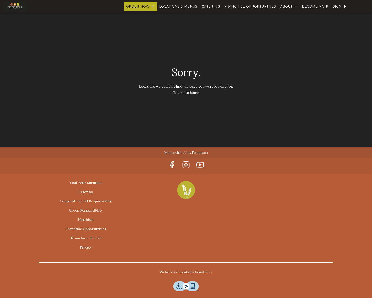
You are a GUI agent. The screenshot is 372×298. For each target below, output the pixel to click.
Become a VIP (315, 6)
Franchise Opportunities (250, 6)
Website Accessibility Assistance (186, 272)
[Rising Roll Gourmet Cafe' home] (22, 6)
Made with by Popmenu (105, 152)
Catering (211, 6)
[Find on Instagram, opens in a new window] (186, 166)
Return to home (186, 92)
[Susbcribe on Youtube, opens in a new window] (200, 166)
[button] (140, 6)
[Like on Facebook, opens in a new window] (172, 166)
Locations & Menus (178, 6)
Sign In (340, 6)
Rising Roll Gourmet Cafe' (186, 190)
